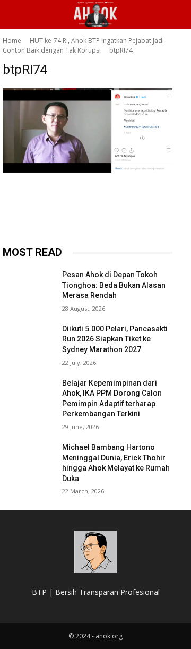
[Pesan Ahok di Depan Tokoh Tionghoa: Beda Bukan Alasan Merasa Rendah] (28, 287)
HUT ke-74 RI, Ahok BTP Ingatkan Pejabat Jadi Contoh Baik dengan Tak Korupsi (83, 45)
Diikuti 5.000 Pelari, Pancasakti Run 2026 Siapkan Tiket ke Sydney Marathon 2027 (115, 339)
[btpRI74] (87, 130)
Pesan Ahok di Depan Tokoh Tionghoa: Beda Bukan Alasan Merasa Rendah (114, 285)
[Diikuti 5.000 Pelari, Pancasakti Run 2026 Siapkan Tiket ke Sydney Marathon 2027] (28, 342)
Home (12, 40)
